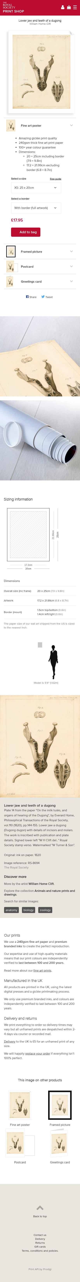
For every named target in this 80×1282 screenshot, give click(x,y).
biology (28, 910)
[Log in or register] (62, 8)
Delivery (9, 1041)
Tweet (49, 297)
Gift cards (40, 1246)
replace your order (37, 1053)
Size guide (55, 178)
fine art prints (42, 970)
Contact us (40, 1235)
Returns (40, 1242)
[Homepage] (12, 7)
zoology (45, 910)
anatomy (11, 910)
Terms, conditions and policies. (40, 1250)
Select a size (36, 178)
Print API (34, 1269)
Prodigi (47, 1269)
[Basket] (69, 8)
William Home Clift (40, 23)
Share (33, 297)
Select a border (20, 198)
